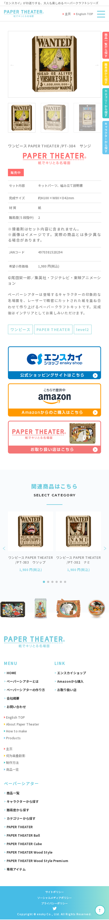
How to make (16, 731)
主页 (9, 748)
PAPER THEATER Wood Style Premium (37, 860)
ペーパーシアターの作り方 (26, 689)
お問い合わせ (16, 706)
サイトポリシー (54, 892)
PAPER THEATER (53, 329)
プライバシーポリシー (54, 903)
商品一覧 (13, 793)
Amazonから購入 (70, 681)
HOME (11, 672)
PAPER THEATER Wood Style (29, 852)
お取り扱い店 (66, 689)
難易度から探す (18, 810)
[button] (12, 64)
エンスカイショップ (71, 672)
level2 (82, 329)
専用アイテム (16, 869)
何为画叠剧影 (15, 755)
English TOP (15, 717)
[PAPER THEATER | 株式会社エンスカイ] (24, 13)
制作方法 (12, 762)
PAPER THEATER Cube (24, 843)
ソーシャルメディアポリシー (54, 898)
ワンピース (20, 329)
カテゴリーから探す (21, 818)
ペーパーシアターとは (23, 681)
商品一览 (12, 769)
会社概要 (13, 698)
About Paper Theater (22, 724)
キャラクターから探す (23, 801)
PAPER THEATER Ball (23, 835)
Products (13, 738)
